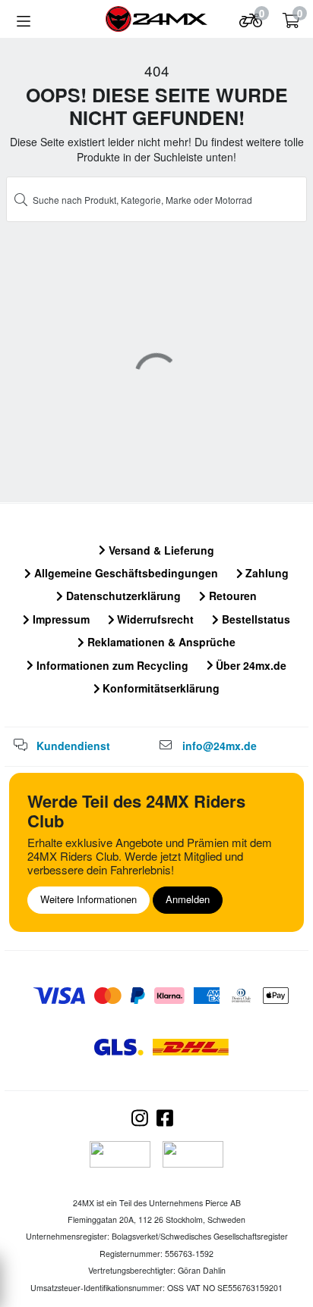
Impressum (60, 619)
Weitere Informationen (88, 899)
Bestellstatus (254, 619)
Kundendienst (73, 745)
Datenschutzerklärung (122, 595)
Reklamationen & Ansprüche (160, 641)
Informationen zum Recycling (110, 665)
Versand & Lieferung (160, 550)
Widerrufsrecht (154, 619)
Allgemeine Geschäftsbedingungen (124, 572)
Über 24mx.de (249, 665)
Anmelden (188, 899)
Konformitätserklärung (160, 688)
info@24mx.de (219, 745)
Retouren (231, 595)
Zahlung (265, 572)
